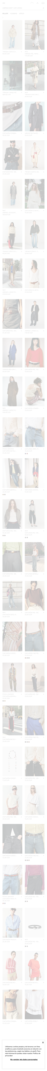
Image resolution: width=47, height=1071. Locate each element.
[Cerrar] (42, 1042)
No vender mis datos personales (24, 1059)
